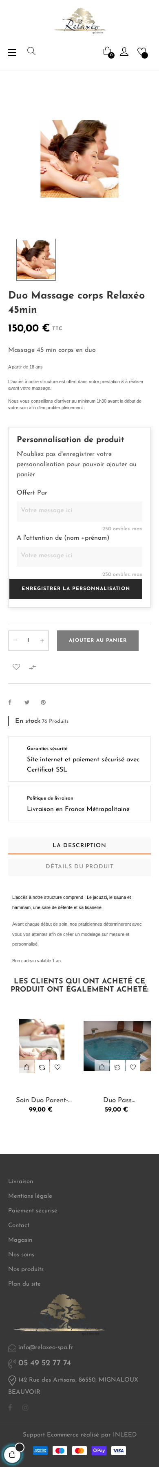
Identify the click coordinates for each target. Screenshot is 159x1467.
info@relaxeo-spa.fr (45, 1348)
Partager (14, 703)
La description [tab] (79, 846)
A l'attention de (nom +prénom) (63, 538)
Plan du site (24, 1284)
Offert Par (32, 493)
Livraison (20, 1182)
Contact (18, 1226)
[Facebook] (10, 1408)
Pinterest (47, 703)
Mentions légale (30, 1196)
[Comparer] (42, 1067)
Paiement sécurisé (32, 1211)
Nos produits (26, 1269)
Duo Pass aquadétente (117, 1101)
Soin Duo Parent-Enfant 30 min (42, 1101)
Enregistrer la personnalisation (76, 588)
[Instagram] (25, 1408)
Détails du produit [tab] (80, 867)
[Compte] (124, 51)
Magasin (20, 1240)
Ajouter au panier (98, 640)
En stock (27, 721)
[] (26, 1067)
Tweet (30, 703)
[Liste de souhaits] (16, 667)
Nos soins (21, 1255)
